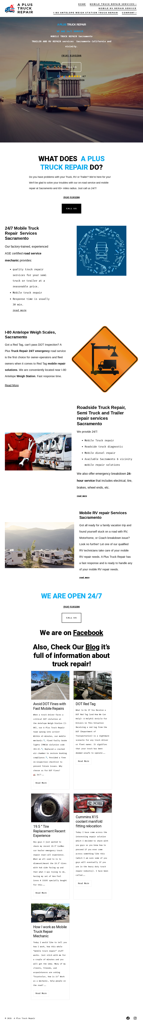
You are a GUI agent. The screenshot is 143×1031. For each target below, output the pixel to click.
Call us (71, 208)
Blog (92, 647)
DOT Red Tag (85, 704)
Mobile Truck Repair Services (112, 4)
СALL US (71, 618)
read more (20, 310)
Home (82, 4)
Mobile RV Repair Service (118, 8)
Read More (12, 385)
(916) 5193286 (71, 197)
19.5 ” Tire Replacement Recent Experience (49, 831)
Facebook (88, 633)
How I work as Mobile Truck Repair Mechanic (50, 931)
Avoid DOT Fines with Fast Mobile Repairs (49, 706)
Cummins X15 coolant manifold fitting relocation (89, 821)
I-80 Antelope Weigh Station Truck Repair (85, 13)
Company (128, 13)
